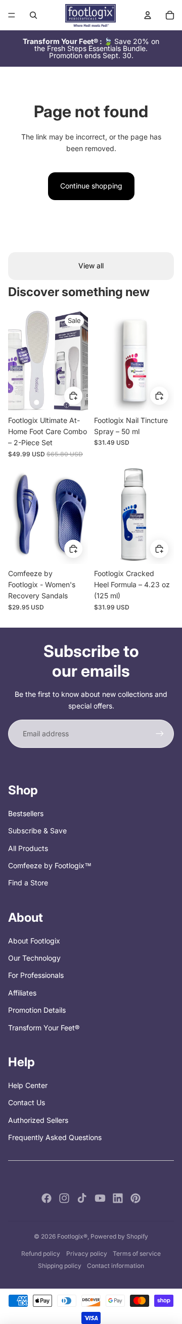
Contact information (115, 1265)
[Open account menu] (147, 15)
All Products (28, 848)
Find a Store (28, 882)
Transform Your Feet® (43, 1027)
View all (91, 265)
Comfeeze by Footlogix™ (50, 865)
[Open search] (33, 15)
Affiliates (22, 992)
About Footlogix (34, 940)
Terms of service (137, 1253)
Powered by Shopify (119, 1236)
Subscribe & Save (37, 830)
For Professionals (36, 975)
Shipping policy (59, 1265)
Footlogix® (72, 1236)
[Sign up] (159, 733)
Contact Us (26, 1102)
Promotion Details (37, 1010)
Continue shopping (91, 185)
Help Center (28, 1085)
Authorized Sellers (38, 1120)
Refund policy (40, 1253)
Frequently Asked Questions (55, 1137)
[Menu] (11, 15)
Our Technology (34, 958)
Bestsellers (25, 813)
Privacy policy (86, 1253)
